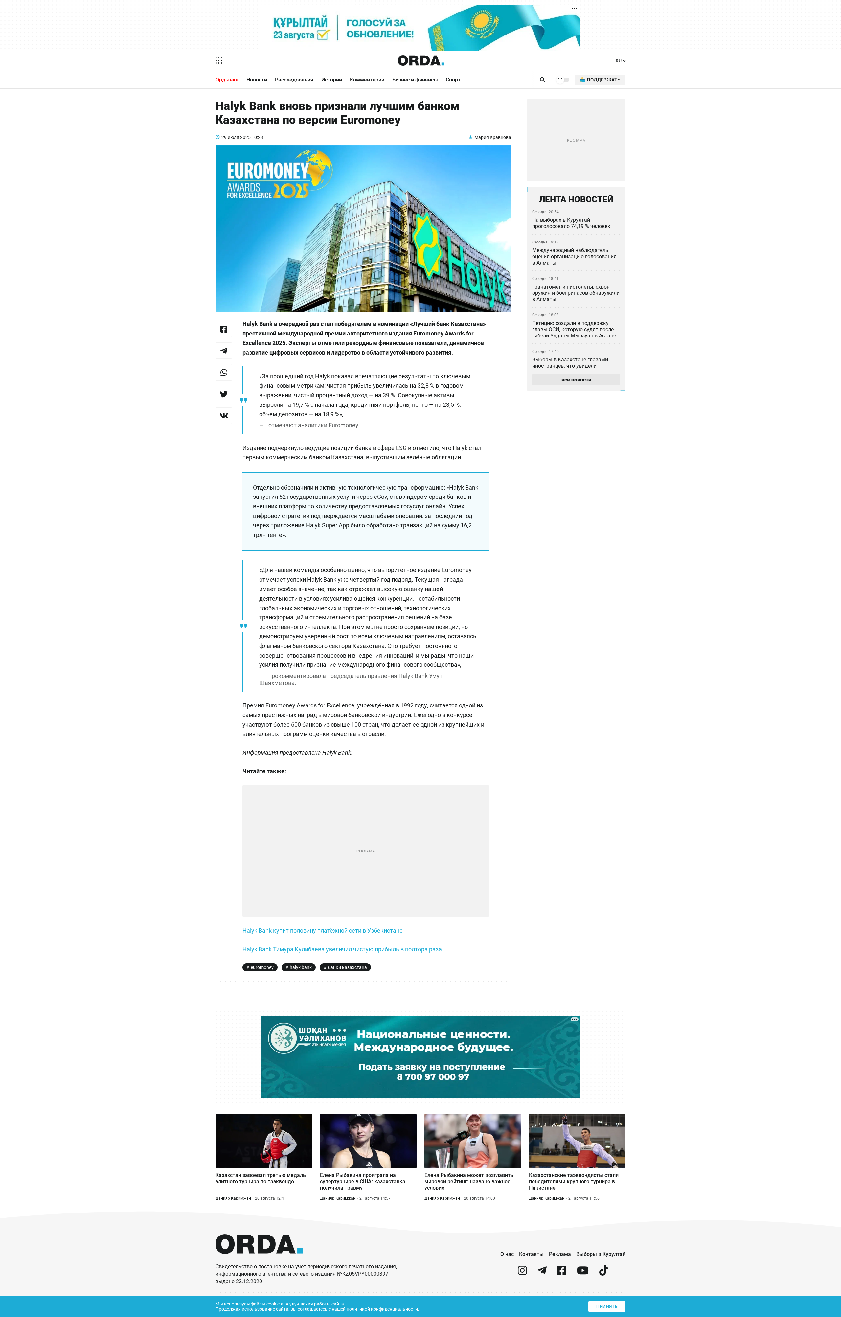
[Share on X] (224, 394)
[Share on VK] (224, 415)
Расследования (294, 80)
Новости (256, 80)
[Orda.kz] (259, 1260)
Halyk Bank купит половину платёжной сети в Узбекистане (322, 930)
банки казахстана (347, 967)
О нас (507, 1254)
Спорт (453, 80)
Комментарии (367, 80)
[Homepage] (421, 60)
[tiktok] (604, 1273)
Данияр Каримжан (233, 1198)
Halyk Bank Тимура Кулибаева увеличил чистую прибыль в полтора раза (342, 949)
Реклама (560, 1254)
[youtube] (582, 1273)
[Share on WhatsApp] (224, 372)
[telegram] (542, 1273)
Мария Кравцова (492, 137)
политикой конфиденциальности (382, 1309)
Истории (331, 80)
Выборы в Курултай (600, 1254)
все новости (576, 380)
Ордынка (227, 80)
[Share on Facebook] (224, 329)
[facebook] (562, 1273)
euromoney (262, 967)
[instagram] (522, 1273)
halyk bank (301, 967)
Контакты (531, 1254)
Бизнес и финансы (415, 80)
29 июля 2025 (236, 137)
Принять (607, 1306)
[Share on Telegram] (224, 350)
